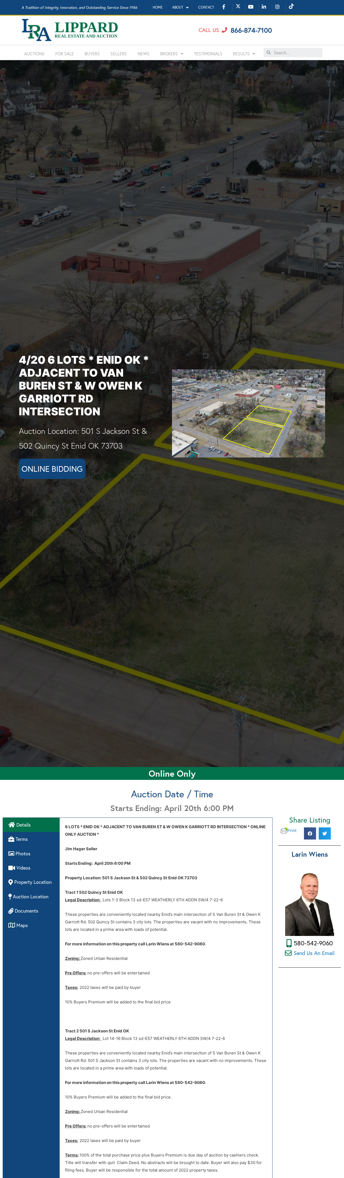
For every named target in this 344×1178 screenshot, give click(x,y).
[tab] (31, 825)
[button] (212, 30)
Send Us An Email (314, 953)
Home (158, 7)
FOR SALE (64, 53)
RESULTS (241, 53)
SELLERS (118, 53)
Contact (206, 7)
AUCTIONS (34, 53)
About (177, 7)
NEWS (143, 53)
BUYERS (92, 53)
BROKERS (169, 53)
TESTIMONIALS (208, 53)
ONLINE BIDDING (52, 468)
